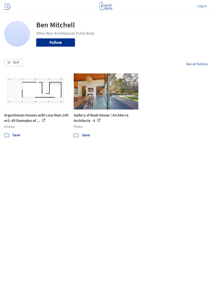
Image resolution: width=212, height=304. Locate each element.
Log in (202, 6)
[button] (13, 62)
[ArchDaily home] (105, 6)
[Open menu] (6, 6)
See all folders (197, 64)
